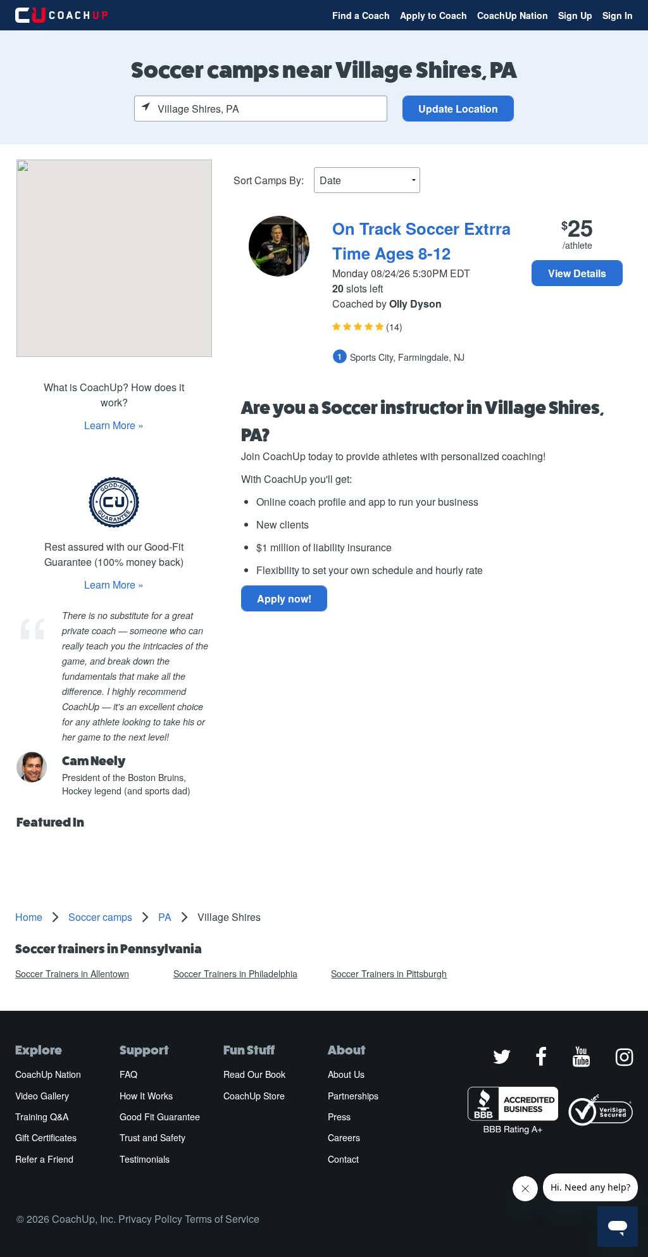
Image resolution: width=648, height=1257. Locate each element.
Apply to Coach (433, 15)
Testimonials (145, 1159)
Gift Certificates (46, 1137)
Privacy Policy (150, 1218)
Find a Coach (361, 15)
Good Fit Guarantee (160, 1116)
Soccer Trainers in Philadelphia (235, 973)
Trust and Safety (152, 1137)
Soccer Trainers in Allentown (72, 973)
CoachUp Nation (512, 15)
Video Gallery (42, 1095)
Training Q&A (41, 1116)
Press (339, 1116)
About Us (346, 1074)
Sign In (617, 15)
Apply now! (284, 598)
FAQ (128, 1074)
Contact (343, 1159)
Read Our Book (254, 1074)
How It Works (146, 1095)
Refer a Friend (44, 1159)
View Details (577, 273)
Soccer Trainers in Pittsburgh (389, 973)
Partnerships (353, 1095)
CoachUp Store (254, 1095)
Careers (344, 1137)
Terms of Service (222, 1218)
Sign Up (575, 15)
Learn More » (114, 425)
